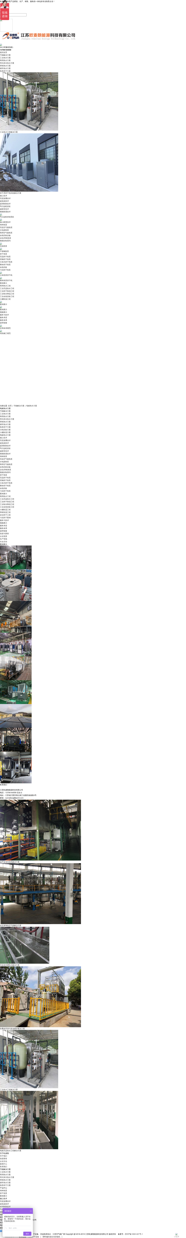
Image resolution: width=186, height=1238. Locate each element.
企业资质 (3, 536)
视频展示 (3, 312)
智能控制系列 (5, 240)
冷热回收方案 (5, 429)
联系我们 (3, 1166)
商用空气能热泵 (6, 232)
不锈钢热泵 (4, 251)
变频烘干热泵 (5, 259)
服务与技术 (4, 314)
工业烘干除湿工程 (7, 291)
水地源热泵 (4, 230)
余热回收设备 (5, 235)
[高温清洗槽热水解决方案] (24, 945)
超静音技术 (4, 209)
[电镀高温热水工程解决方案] (29, 1120)
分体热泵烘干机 (6, 275)
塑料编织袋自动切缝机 (51, 1236)
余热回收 (3, 267)
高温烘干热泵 (5, 256)
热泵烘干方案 (5, 71)
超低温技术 (4, 201)
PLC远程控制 (5, 206)
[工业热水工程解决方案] (29, 1059)
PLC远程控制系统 (7, 216)
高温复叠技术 (5, 198)
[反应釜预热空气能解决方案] (40, 893)
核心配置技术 (5, 222)
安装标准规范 (5, 328)
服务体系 (3, 320)
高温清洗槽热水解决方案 (9, 965)
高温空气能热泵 (6, 227)
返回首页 (3, 52)
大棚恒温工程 (5, 299)
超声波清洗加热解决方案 (9, 862)
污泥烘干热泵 (5, 270)
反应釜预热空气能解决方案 (10, 925)
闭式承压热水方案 (7, 63)
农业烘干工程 (5, 515)
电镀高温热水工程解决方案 (10, 1150)
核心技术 (3, 195)
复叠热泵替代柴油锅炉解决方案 (12, 1028)
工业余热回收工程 (7, 296)
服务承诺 (3, 317)
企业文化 (3, 1161)
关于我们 (3, 1156)
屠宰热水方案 (5, 68)
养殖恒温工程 (5, 512)
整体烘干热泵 (5, 264)
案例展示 (3, 283)
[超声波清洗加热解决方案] (40, 830)
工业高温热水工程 (7, 288)
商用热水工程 (5, 285)
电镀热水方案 (31, 405)
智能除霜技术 (5, 211)
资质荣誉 (3, 1158)
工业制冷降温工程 (7, 293)
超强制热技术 (5, 203)
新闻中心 (3, 1164)
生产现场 (3, 539)
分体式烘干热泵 (6, 262)
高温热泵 (3, 246)
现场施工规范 (5, 333)
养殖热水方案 (5, 65)
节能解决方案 (5, 55)
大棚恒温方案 (5, 432)
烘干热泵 (3, 254)
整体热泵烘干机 (6, 280)
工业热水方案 (5, 57)
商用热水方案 (5, 60)
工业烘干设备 (33, 1236)
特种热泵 (3, 224)
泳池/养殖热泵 (5, 238)
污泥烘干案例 (5, 517)
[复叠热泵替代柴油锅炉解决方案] (40, 996)
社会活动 (3, 541)
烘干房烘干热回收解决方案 (10, 193)
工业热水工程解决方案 (9, 132)
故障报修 (3, 322)
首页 (10, 405)
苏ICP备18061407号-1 (134, 1234)
